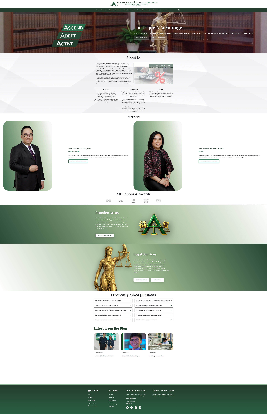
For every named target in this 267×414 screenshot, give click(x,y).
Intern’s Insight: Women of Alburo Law (104, 356)
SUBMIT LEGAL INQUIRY (141, 37)
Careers (162, 9)
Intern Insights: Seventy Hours (156, 356)
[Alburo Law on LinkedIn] (140, 407)
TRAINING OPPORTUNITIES (158, 37)
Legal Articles (91, 400)
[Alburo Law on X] (136, 407)
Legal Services (118, 9)
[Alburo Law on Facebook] (127, 407)
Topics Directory (146, 9)
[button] (178, 10)
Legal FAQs (91, 397)
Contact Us (168, 9)
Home (97, 9)
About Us (103, 9)
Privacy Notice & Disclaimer (113, 405)
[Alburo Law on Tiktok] (131, 407)
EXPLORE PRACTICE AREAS (104, 235)
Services (111, 394)
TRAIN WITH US (157, 279)
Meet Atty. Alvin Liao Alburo (78, 161)
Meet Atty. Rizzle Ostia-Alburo (208, 161)
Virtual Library (127, 9)
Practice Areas (110, 9)
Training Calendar (92, 406)
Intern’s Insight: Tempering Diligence (131, 356)
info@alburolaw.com (131, 398)
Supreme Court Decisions (112, 401)
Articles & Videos (137, 9)
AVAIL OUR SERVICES (141, 279)
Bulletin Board (155, 9)
